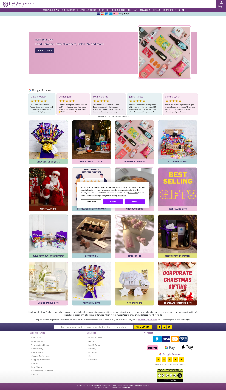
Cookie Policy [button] (133, 193)
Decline (113, 202)
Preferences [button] (122, 196)
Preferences (91, 202)
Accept (134, 202)
